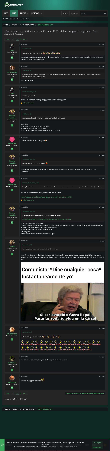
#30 (103, 155)
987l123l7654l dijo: (28, 92)
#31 (103, 179)
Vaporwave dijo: (27, 159)
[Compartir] (99, 45)
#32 (103, 207)
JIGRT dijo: (25, 70)
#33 (103, 241)
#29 (103, 138)
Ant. (8, 39)
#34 (103, 328)
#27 (103, 88)
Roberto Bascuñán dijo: (29, 183)
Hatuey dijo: (26, 48)
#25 (103, 44)
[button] (28, 13)
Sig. (24, 39)
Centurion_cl (10, 34)
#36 (103, 376)
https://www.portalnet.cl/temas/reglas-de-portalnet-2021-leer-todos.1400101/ (46, 197)
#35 (103, 357)
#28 (103, 110)
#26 (103, 66)
